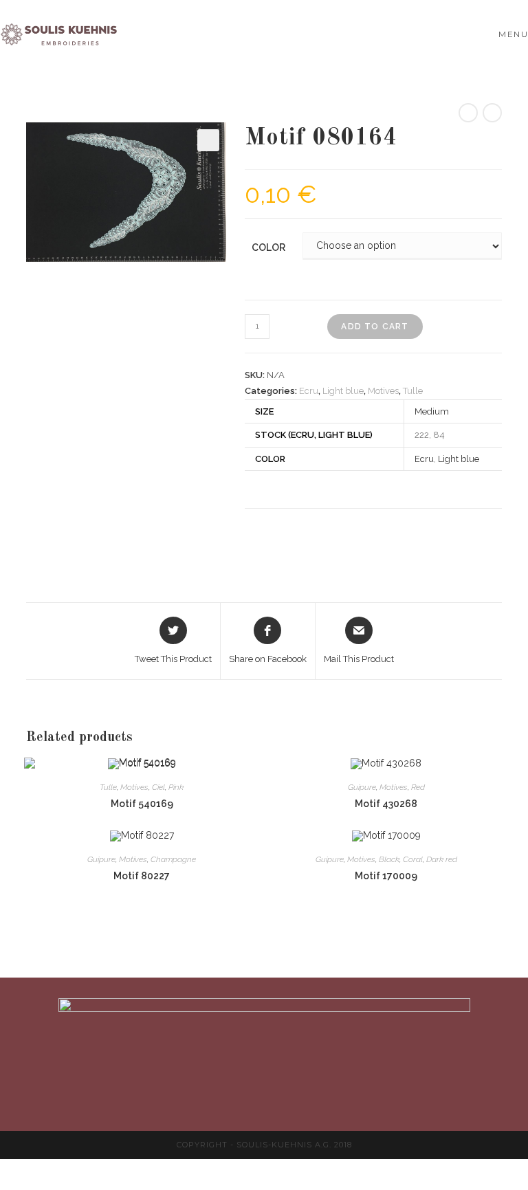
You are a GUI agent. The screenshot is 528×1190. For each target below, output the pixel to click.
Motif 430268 (386, 803)
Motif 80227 (141, 875)
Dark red (441, 859)
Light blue (343, 391)
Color (268, 247)
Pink (176, 787)
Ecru (308, 391)
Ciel (158, 787)
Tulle (413, 391)
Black (389, 859)
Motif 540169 (142, 803)
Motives (383, 391)
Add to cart (374, 326)
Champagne (173, 859)
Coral (413, 859)
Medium (432, 411)
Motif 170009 (386, 875)
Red (418, 787)
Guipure (362, 787)
